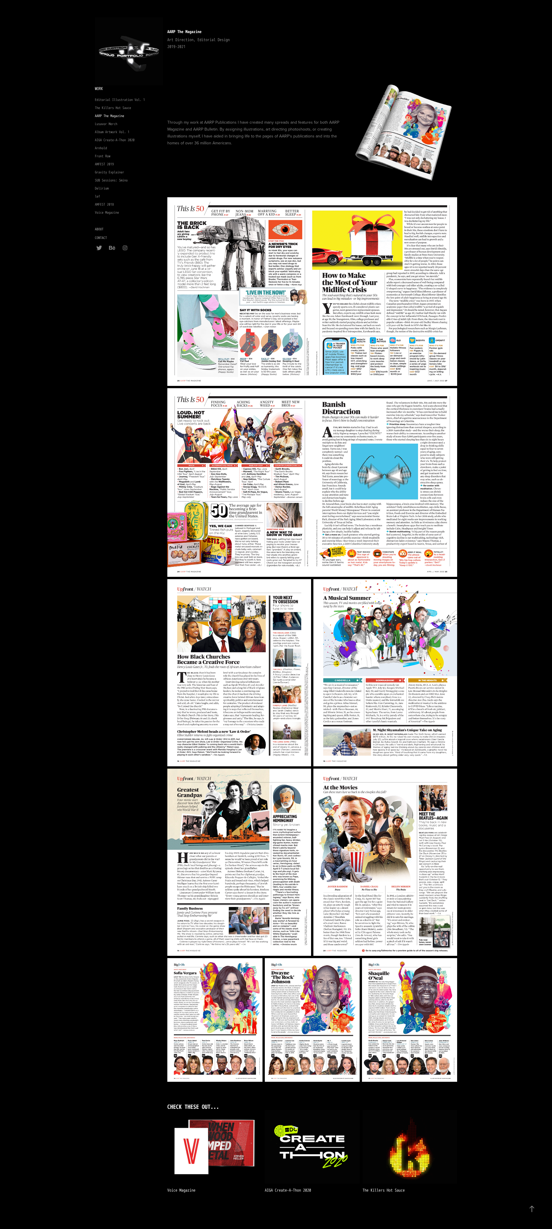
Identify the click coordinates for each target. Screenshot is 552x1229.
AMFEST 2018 (104, 204)
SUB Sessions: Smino (111, 180)
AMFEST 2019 (104, 164)
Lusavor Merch (106, 124)
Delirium (102, 188)
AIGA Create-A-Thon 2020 (115, 140)
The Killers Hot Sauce (113, 108)
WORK (99, 89)
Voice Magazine (107, 213)
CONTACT (101, 238)
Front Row (102, 156)
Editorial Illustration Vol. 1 (120, 100)
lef (97, 196)
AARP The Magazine (109, 116)
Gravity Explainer (109, 172)
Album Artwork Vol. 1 (112, 132)
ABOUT (99, 229)
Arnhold (101, 148)
